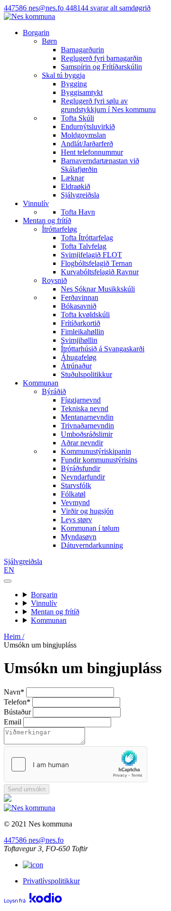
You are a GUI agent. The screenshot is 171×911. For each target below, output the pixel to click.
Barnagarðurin (82, 50)
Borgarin (36, 32)
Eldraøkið (75, 186)
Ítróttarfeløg (59, 229)
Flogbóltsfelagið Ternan (96, 263)
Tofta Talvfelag (83, 246)
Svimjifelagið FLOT (91, 255)
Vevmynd (75, 502)
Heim (14, 636)
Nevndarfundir (83, 477)
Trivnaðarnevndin (87, 426)
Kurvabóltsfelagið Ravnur (100, 272)
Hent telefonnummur (92, 152)
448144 (108, 8)
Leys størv (76, 520)
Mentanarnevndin (87, 417)
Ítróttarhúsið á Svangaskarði (102, 349)
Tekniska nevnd (84, 408)
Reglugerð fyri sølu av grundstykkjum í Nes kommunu (108, 105)
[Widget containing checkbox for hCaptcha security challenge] (75, 764)
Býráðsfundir (80, 468)
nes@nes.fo (47, 8)
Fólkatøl (73, 494)
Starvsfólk (76, 485)
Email (12, 722)
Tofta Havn (78, 212)
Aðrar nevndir (82, 443)
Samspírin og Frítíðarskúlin (101, 67)
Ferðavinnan (79, 297)
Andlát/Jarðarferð (87, 144)
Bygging (74, 84)
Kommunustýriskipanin (96, 451)
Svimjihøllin (79, 340)
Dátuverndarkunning (92, 545)
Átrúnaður (76, 366)
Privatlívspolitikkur (51, 881)
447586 (16, 8)
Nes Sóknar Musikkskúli (98, 289)
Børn (49, 41)
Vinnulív (36, 203)
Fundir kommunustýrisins (99, 460)
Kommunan (40, 383)
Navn (14, 692)
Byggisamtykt (82, 92)
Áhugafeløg (78, 357)
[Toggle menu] (7, 581)
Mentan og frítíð (47, 220)
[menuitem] (104, 54)
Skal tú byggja (63, 75)
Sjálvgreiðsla (80, 195)
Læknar (72, 178)
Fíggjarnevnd (81, 400)
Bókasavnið (78, 306)
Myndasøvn (78, 537)
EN (9, 570)
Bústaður (17, 712)
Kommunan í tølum (90, 528)
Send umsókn (27, 789)
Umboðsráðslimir (87, 434)
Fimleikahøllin (82, 332)
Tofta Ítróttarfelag (87, 238)
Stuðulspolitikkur (86, 374)
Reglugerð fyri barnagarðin (101, 58)
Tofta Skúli (77, 118)
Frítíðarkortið (80, 323)
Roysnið (54, 280)
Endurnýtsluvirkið (88, 126)
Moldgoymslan (83, 135)
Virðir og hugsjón (87, 511)
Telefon (17, 702)
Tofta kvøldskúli (85, 314)
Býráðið (54, 391)
